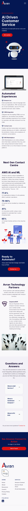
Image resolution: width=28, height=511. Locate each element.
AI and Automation (20, 489)
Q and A (4, 489)
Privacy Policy (6, 491)
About (3, 485)
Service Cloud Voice (19, 485)
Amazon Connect (20, 482)
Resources (5, 487)
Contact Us (22, 425)
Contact (4, 494)
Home (3, 482)
